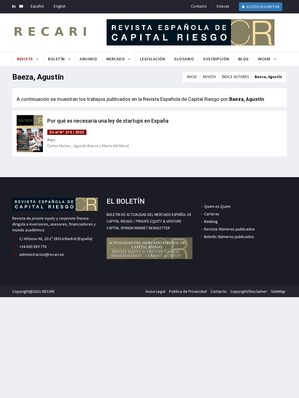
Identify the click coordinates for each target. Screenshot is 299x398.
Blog (243, 58)
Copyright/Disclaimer (248, 291)
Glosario (184, 58)
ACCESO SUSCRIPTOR (262, 6)
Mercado (115, 58)
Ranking (211, 221)
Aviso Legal (155, 291)
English (59, 6)
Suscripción (216, 58)
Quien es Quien (217, 206)
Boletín (56, 58)
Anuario (88, 58)
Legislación (152, 58)
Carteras (211, 213)
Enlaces (223, 6)
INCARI (264, 58)
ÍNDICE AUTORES (235, 76)
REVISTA (209, 76)
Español (37, 6)
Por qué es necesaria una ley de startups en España (107, 121)
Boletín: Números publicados (229, 236)
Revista (25, 58)
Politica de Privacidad (188, 291)
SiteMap (278, 291)
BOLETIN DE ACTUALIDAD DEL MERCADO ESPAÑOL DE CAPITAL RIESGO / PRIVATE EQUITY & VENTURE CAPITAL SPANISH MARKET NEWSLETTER (149, 221)
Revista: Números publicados (229, 229)
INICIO (192, 76)
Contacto (199, 6)
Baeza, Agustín (268, 76)
